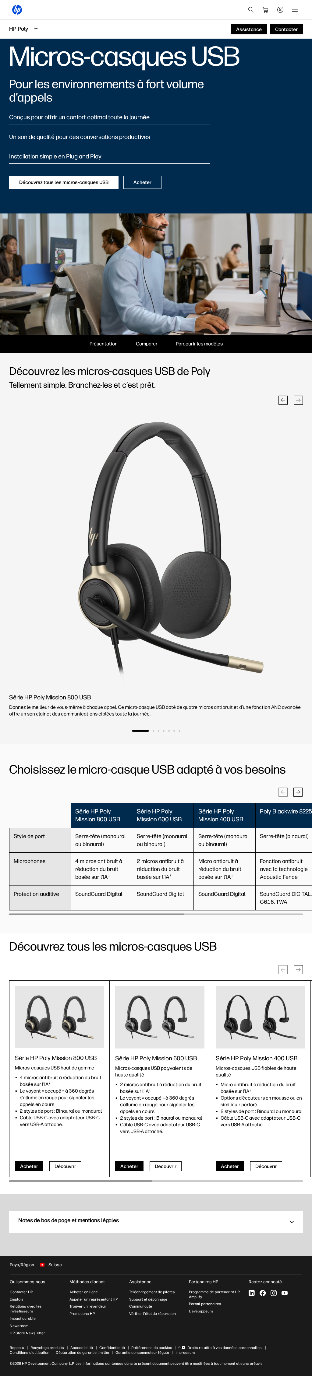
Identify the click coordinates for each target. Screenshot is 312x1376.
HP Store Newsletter (27, 1333)
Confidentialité (112, 1348)
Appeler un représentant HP (93, 1299)
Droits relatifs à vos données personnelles (224, 1348)
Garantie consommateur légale (142, 1352)
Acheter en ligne (83, 1292)
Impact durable (23, 1318)
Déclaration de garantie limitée (82, 1352)
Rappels (17, 1348)
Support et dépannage (148, 1299)
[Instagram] (274, 1293)
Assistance (140, 1281)
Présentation (104, 344)
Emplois (16, 1299)
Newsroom (19, 1326)
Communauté (140, 1306)
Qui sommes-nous (27, 1281)
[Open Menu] (295, 9)
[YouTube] (285, 1293)
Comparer (147, 344)
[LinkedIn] (252, 1293)
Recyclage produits (47, 1348)
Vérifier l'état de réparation (152, 1314)
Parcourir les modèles (199, 344)
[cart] (265, 9)
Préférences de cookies (151, 1348)
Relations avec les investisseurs (26, 1308)
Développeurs (201, 1311)
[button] (283, 400)
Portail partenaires (205, 1304)
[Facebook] (263, 1293)
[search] (251, 9)
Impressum (185, 1352)
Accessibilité (81, 1348)
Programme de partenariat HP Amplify (214, 1294)
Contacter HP (21, 1292)
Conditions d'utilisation (29, 1352)
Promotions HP (82, 1314)
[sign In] (280, 9)
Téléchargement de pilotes (152, 1292)
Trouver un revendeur (87, 1306)
